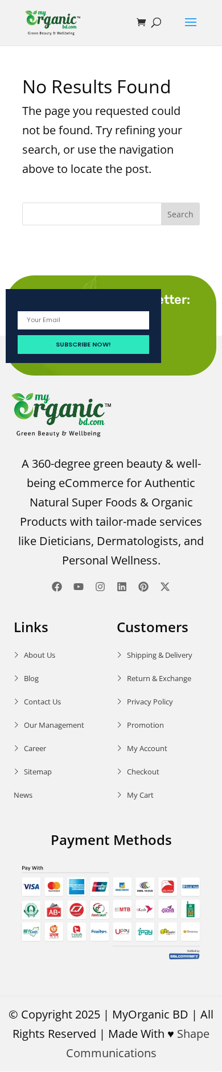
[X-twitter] (165, 587)
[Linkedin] (122, 587)
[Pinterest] (143, 587)
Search (180, 214)
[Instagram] (100, 587)
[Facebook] (57, 587)
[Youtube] (78, 587)
